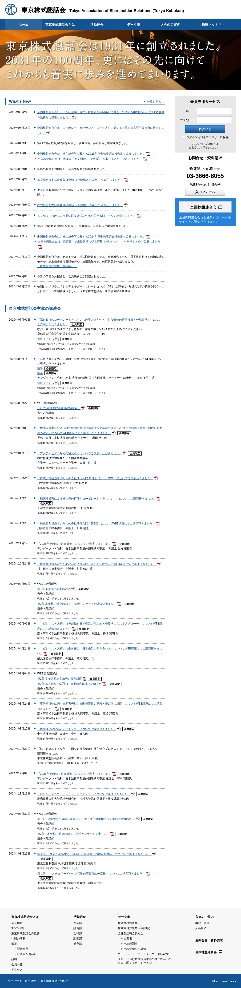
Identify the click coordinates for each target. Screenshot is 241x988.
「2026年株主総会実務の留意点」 (58, 408)
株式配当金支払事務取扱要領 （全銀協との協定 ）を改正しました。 (80, 179)
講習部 (77, 928)
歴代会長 (22, 949)
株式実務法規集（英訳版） (135, 928)
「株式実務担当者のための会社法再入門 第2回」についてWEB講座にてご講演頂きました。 (96, 523)
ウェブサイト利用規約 (22, 981)
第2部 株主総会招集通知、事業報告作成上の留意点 (69, 684)
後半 (40, 373)
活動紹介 (97, 24)
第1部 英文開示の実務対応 (54, 589)
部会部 (77, 923)
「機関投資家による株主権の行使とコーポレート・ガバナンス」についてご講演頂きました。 (96, 498)
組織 (14, 959)
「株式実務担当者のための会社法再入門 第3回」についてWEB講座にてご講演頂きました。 (95, 478)
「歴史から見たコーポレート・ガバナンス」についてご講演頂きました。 (83, 794)
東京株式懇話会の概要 (25, 933)
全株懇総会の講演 (135, 949)
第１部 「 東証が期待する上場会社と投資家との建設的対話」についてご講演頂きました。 (94, 854)
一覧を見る (154, 101)
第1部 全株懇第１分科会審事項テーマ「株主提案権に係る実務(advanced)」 (86, 819)
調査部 (77, 938)
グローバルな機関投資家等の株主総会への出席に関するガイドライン (145, 960)
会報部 (77, 933)
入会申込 (201, 928)
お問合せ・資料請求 (209, 940)
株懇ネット (210, 24)
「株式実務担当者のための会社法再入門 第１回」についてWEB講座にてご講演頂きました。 (97, 564)
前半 (40, 368)
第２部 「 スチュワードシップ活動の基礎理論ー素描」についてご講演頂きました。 (91, 873)
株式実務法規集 (128, 923)
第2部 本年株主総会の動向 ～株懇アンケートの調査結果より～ (76, 603)
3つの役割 (17, 928)
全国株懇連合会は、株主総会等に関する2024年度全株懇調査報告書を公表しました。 (91, 236)
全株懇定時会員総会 (130, 933)
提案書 (128, 938)
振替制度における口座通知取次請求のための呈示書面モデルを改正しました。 (86, 216)
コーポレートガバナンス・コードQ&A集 (143, 954)
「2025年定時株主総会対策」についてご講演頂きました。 (74, 773)
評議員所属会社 (27, 954)
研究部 (77, 943)
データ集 (133, 24)
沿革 (14, 943)
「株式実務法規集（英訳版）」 (57, 266)
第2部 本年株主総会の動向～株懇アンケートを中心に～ (73, 833)
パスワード (187, 120)
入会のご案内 (170, 24)
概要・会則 (202, 923)
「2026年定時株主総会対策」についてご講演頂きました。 (74, 543)
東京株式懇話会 (43, 9)
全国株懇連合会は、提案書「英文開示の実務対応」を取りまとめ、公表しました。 (90, 159)
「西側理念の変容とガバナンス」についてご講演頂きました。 (76, 729)
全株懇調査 (131, 943)
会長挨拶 (17, 923)
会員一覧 (17, 964)
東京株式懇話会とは (60, 24)
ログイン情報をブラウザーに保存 (207, 137)
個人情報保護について (54, 981)
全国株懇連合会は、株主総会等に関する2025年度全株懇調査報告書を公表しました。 (91, 153)
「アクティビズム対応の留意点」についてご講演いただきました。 (79, 453)
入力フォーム (205, 192)
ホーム (23, 24)
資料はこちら (45, 339)
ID (187, 111)
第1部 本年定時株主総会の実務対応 (59, 678)
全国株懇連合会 (203, 207)
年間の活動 (18, 938)
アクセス (17, 969)
